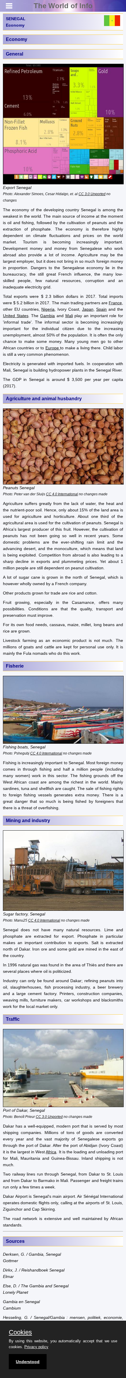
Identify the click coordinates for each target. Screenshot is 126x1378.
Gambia (47, 315)
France (115, 302)
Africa (51, 1152)
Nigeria (48, 309)
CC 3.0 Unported (92, 194)
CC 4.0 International (62, 494)
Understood (28, 1361)
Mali (69, 315)
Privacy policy (36, 1347)
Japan (87, 309)
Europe (52, 348)
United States (15, 315)
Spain (101, 309)
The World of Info (63, 6)
